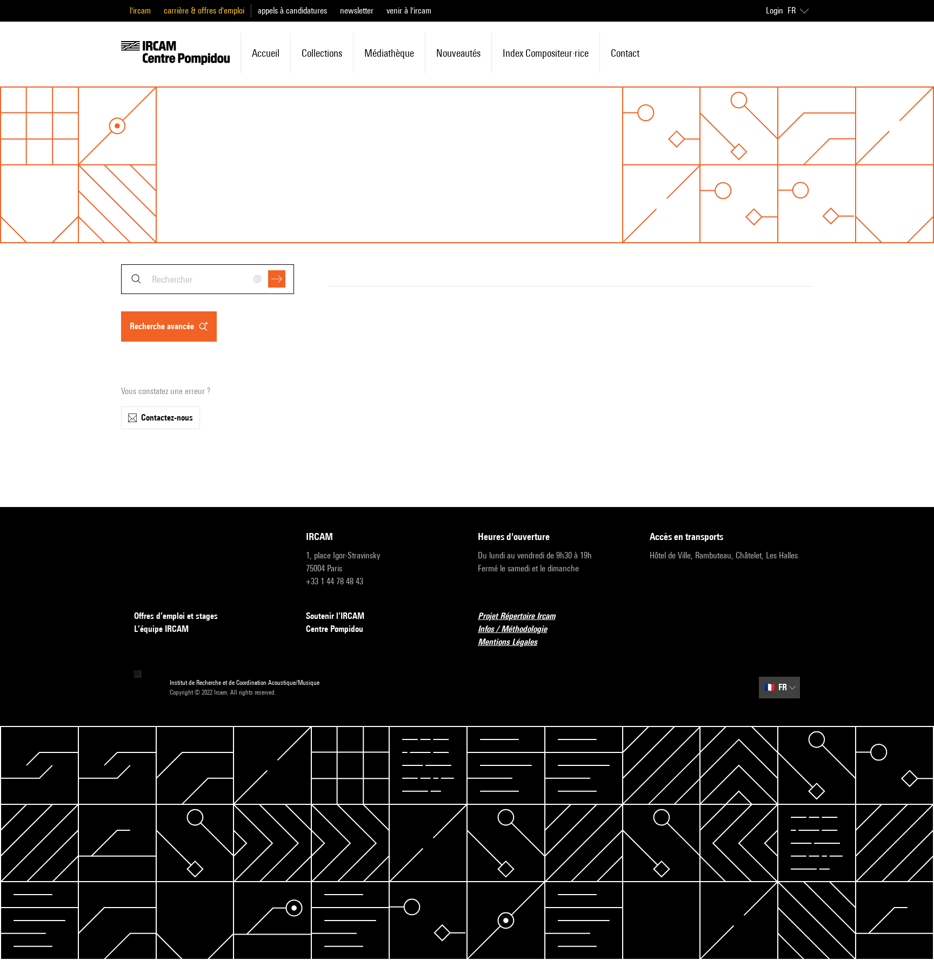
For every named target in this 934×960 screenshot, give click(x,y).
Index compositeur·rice (546, 53)
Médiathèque (389, 53)
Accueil (265, 53)
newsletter (356, 10)
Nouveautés (458, 53)
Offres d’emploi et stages (176, 616)
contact (625, 53)
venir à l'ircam (408, 10)
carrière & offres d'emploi (204, 10)
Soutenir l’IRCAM (335, 616)
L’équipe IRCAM (161, 629)
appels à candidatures (292, 10)
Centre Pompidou (334, 629)
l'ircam (140, 10)
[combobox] (207, 279)
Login (774, 10)
